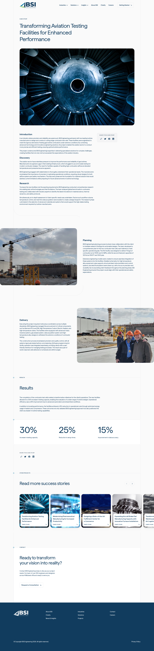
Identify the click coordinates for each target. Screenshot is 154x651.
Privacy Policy (135, 641)
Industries (81, 612)
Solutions (81, 615)
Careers (112, 615)
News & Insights (51, 618)
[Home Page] (28, 5)
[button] (63, 5)
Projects (80, 618)
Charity (48, 615)
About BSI (49, 612)
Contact (112, 612)
